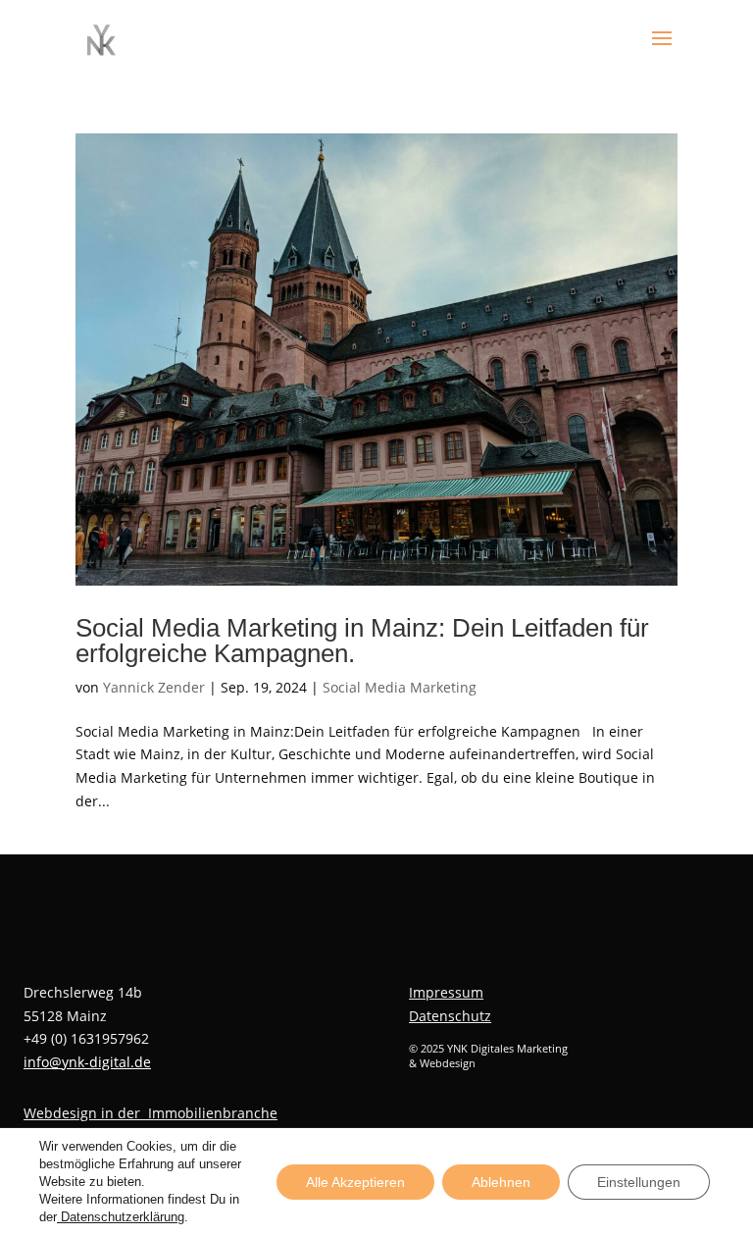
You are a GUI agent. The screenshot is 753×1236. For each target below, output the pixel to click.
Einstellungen (638, 1182)
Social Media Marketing (400, 687)
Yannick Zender (154, 687)
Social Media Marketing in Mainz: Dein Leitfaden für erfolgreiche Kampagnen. (362, 640)
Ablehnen (501, 1182)
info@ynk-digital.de (87, 1062)
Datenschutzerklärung (120, 1217)
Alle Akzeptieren (355, 1182)
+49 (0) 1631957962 (86, 1038)
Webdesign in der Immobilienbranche (150, 1113)
